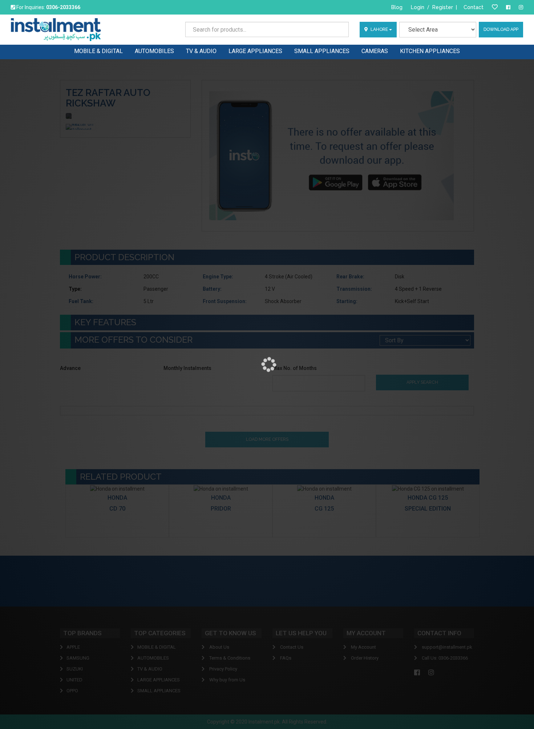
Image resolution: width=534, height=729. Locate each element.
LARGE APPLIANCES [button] (255, 51)
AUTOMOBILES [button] (154, 51)
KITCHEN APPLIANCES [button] (430, 51)
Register (442, 7)
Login (417, 7)
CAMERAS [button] (374, 51)
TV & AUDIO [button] (201, 51)
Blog (396, 7)
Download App (501, 29)
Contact (474, 7)
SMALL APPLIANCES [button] (321, 51)
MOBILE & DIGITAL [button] (98, 51)
